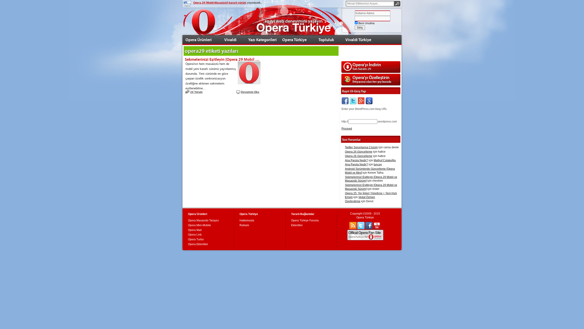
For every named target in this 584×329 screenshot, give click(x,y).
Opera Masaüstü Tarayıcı (203, 220)
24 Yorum (196, 92)
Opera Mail (195, 230)
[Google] (369, 101)
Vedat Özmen (366, 197)
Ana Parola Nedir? (356, 160)
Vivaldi (230, 39)
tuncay (378, 164)
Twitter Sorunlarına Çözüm (361, 147)
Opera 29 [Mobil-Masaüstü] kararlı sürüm (219, 2)
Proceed (347, 128)
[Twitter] (353, 101)
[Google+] (361, 101)
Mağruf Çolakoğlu (385, 160)
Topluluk (326, 39)
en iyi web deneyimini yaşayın (294, 21)
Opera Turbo (196, 239)
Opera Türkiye (294, 39)
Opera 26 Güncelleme (358, 151)
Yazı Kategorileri (262, 39)
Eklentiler (297, 225)
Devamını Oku (250, 92)
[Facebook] (345, 101)
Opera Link (195, 234)
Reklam (244, 225)
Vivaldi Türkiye (358, 39)
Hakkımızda (247, 220)
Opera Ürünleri (198, 39)
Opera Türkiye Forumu (305, 220)
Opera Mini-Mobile (199, 225)
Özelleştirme (352, 201)
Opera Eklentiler (198, 244)
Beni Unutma (366, 23)
